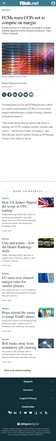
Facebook (20, 412)
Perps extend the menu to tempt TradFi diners (18, 314)
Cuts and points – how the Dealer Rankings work (18, 247)
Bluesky (30, 412)
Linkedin (15, 412)
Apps (35, 412)
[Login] (53, 3)
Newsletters (25, 412)
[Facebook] (9, 94)
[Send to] (25, 94)
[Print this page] (31, 94)
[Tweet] (4, 94)
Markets (6, 10)
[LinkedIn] (15, 94)
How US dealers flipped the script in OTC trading (19, 206)
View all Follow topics (10, 412)
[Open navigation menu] (2, 3)
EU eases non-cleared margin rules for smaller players (17, 282)
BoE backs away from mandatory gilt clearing (19, 345)
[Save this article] (20, 94)
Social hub (41, 412)
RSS (46, 412)
